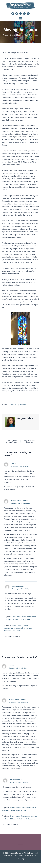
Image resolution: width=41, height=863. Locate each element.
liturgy (17, 404)
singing (23, 404)
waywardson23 (18, 586)
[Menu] (20, 18)
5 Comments (34, 35)
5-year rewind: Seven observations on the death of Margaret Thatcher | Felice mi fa (18, 628)
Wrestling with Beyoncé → (29, 441)
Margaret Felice (22, 35)
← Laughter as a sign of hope (11, 441)
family (11, 404)
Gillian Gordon (18, 856)
